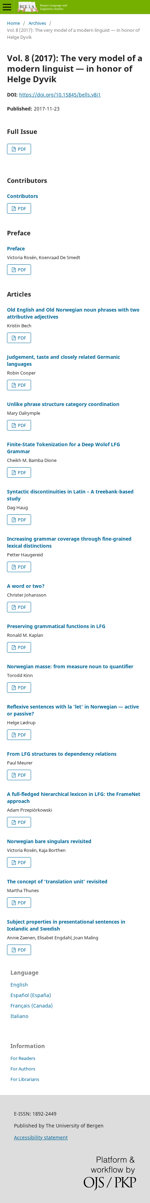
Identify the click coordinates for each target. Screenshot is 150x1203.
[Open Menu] (7, 7)
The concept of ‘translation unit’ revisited (57, 881)
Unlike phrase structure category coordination (63, 404)
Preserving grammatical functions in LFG (56, 626)
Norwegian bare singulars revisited (49, 841)
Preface (16, 248)
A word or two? (26, 586)
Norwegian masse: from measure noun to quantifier (70, 666)
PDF (21, 149)
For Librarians (24, 1079)
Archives (37, 23)
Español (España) (30, 995)
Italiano (19, 1016)
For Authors (22, 1069)
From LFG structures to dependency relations (62, 753)
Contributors (22, 196)
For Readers (22, 1058)
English (19, 984)
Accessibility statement (41, 1137)
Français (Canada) (31, 1005)
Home (13, 23)
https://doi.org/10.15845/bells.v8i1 (60, 94)
